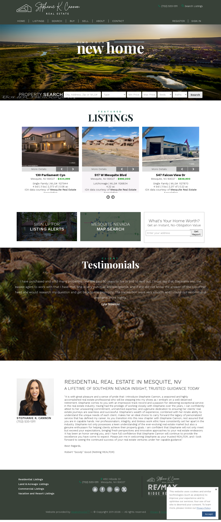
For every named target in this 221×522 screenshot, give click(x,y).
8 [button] (121, 348)
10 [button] (129, 348)
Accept (209, 514)
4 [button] (104, 348)
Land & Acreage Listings (33, 484)
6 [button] (113, 348)
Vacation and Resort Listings (36, 493)
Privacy (154, 511)
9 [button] (125, 348)
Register (178, 20)
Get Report (196, 233)
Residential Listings (30, 479)
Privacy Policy (203, 508)
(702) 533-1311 (169, 6)
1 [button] (91, 348)
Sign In (196, 20)
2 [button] (96, 348)
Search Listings (194, 6)
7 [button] (117, 348)
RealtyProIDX (80, 511)
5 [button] (108, 348)
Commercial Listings (31, 488)
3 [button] (100, 348)
